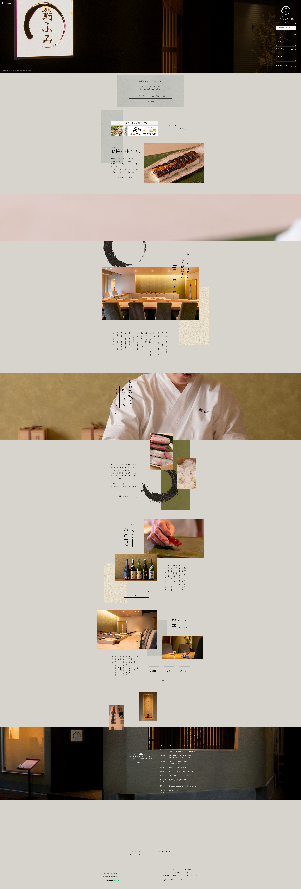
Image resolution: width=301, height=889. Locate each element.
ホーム (165, 870)
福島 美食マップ (191, 875)
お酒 (165, 872)
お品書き (188, 870)
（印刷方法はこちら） (136, 854)
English (9, 3)
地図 (175, 875)
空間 (186, 872)
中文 (19, 3)
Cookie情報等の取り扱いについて (112, 873)
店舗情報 (166, 875)
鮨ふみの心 (177, 870)
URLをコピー (165, 851)
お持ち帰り (177, 872)
